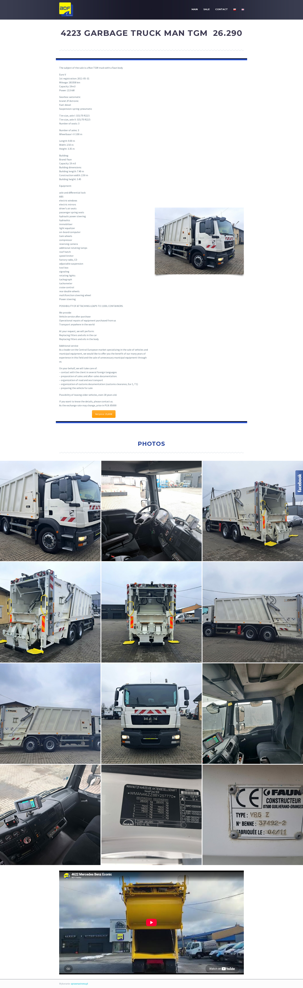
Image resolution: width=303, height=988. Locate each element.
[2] (151, 815)
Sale (206, 9)
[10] (50, 612)
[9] (50, 713)
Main (195, 9)
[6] (252, 713)
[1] (151, 511)
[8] (50, 511)
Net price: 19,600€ (103, 414)
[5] (50, 815)
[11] (151, 612)
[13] (252, 511)
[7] (151, 713)
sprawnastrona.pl (79, 983)
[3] (252, 815)
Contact (221, 9)
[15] (252, 612)
